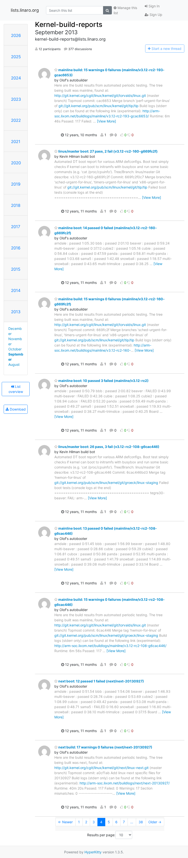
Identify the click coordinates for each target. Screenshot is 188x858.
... (131, 822)
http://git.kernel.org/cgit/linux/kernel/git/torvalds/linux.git (100, 95)
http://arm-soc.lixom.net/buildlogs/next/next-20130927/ (125, 783)
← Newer (65, 822)
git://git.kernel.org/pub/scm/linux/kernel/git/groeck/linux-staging (106, 482)
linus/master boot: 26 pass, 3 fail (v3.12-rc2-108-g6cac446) (108, 447)
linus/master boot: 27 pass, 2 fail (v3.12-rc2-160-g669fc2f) (108, 151)
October (15, 349)
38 (141, 822)
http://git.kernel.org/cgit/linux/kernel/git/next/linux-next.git (101, 768)
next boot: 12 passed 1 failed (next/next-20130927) (101, 681)
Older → (154, 822)
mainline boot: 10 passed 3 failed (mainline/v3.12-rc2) (103, 381)
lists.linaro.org (25, 10)
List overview (16, 389)
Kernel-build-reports (68, 24)
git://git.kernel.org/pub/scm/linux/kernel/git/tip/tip (99, 106)
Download (17, 409)
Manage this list (125, 10)
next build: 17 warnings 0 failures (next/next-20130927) (105, 747)
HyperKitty (93, 852)
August (14, 364)
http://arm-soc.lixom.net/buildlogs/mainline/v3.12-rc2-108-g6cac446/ (110, 646)
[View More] (106, 121)
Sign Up (155, 14)
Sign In (154, 6)
